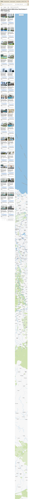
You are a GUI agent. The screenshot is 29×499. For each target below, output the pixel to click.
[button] (24, 1)
